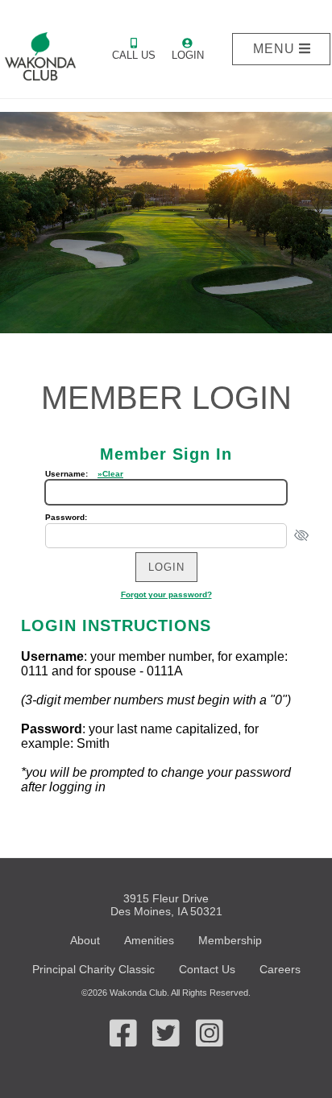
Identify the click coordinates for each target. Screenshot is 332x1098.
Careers (280, 969)
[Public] (41, 56)
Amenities (149, 940)
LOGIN (188, 55)
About (85, 940)
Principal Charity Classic (93, 969)
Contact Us (207, 969)
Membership (230, 940)
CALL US (134, 55)
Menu (276, 49)
